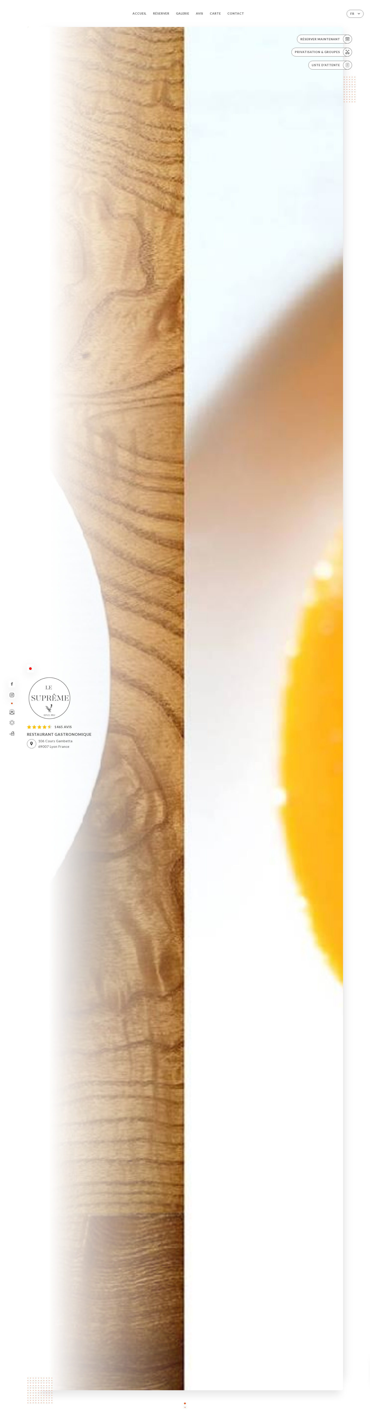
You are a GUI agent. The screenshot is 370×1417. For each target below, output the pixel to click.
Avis (199, 13)
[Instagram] (12, 695)
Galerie (182, 13)
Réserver (161, 13)
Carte (215, 13)
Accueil (140, 13)
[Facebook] (12, 684)
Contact (235, 13)
